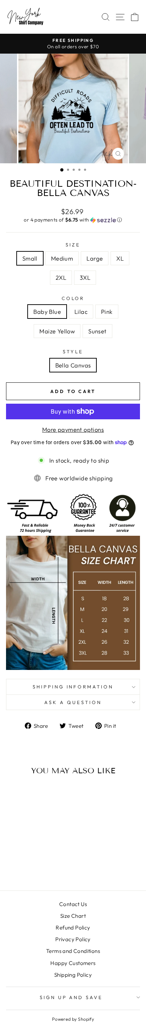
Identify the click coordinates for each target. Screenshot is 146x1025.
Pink (107, 311)
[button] (73, 220)
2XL (61, 277)
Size (73, 244)
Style (73, 351)
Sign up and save (71, 997)
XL (120, 258)
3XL (85, 277)
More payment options (73, 429)
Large (94, 258)
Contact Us (73, 904)
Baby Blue (47, 311)
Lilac (81, 311)
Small (30, 258)
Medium (62, 258)
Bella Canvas (73, 365)
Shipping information (73, 686)
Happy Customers (72, 963)
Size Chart (73, 915)
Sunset (97, 331)
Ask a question (73, 702)
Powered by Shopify (73, 1019)
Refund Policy (73, 927)
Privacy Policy (73, 939)
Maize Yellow (57, 331)
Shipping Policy (73, 974)
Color (73, 298)
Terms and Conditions (73, 951)
